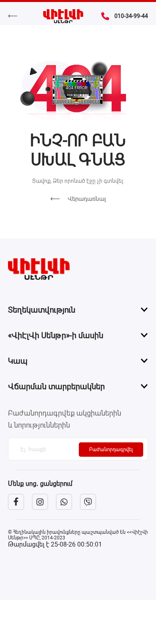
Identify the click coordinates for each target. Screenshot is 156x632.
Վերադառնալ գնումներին (16, 16)
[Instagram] (40, 502)
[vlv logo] (78, 269)
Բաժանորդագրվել (111, 449)
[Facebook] (16, 502)
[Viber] (88, 502)
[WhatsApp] (64, 502)
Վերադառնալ (87, 198)
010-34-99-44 (131, 16)
